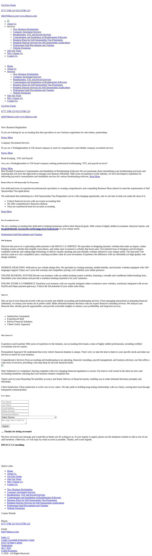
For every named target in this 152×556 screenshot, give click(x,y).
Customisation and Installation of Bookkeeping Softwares (40, 37)
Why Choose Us (15, 53)
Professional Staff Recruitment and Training (33, 45)
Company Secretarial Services (27, 32)
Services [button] (11, 71)
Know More (7, 137)
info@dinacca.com (10, 16)
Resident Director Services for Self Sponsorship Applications (41, 42)
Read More (95, 176)
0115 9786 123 (23, 10)
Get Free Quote (8, 5)
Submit (5, 426)
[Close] (2, 432)
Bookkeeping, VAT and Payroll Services (32, 34)
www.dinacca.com (28, 16)
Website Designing (22, 48)
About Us (11, 24)
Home (10, 66)
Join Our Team (14, 50)
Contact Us (12, 56)
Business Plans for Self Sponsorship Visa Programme (38, 40)
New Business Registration (25, 29)
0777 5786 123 (8, 10)
